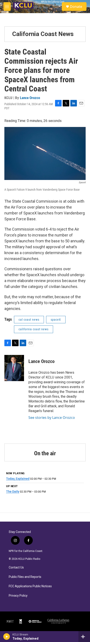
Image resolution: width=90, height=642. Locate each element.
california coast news (33, 329)
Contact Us (16, 567)
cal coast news (29, 319)
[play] (6, 636)
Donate (76, 7)
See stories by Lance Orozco (51, 417)
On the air (45, 453)
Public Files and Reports (25, 577)
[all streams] (84, 636)
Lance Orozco (30, 98)
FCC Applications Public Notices (30, 586)
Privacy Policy (18, 595)
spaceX (56, 319)
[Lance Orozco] (14, 368)
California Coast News (43, 34)
